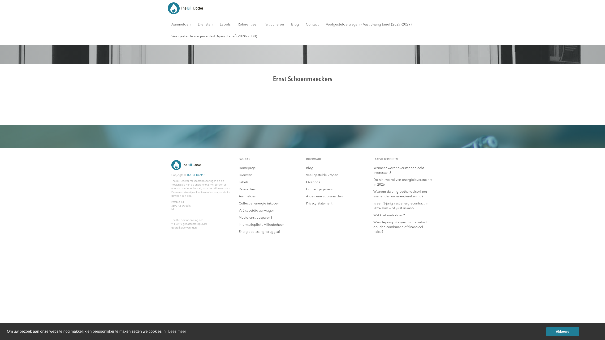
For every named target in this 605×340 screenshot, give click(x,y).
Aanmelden (181, 24)
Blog (295, 24)
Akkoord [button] (563, 331)
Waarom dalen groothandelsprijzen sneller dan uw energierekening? (400, 194)
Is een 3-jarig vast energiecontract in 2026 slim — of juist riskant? (400, 206)
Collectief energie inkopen (259, 203)
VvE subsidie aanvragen (257, 210)
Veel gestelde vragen (322, 175)
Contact (312, 24)
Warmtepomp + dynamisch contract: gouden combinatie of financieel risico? (400, 227)
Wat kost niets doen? (389, 215)
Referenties (247, 24)
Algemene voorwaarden (324, 196)
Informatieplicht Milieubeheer (261, 224)
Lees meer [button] (177, 331)
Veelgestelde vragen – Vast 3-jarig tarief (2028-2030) (214, 36)
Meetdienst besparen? (255, 217)
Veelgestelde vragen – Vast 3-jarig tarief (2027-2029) (369, 24)
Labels (225, 24)
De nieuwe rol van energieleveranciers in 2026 (402, 182)
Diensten (205, 24)
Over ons (313, 182)
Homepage (247, 168)
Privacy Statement (319, 203)
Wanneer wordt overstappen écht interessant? (398, 170)
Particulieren (274, 24)
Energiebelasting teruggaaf (259, 232)
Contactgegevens (319, 189)
